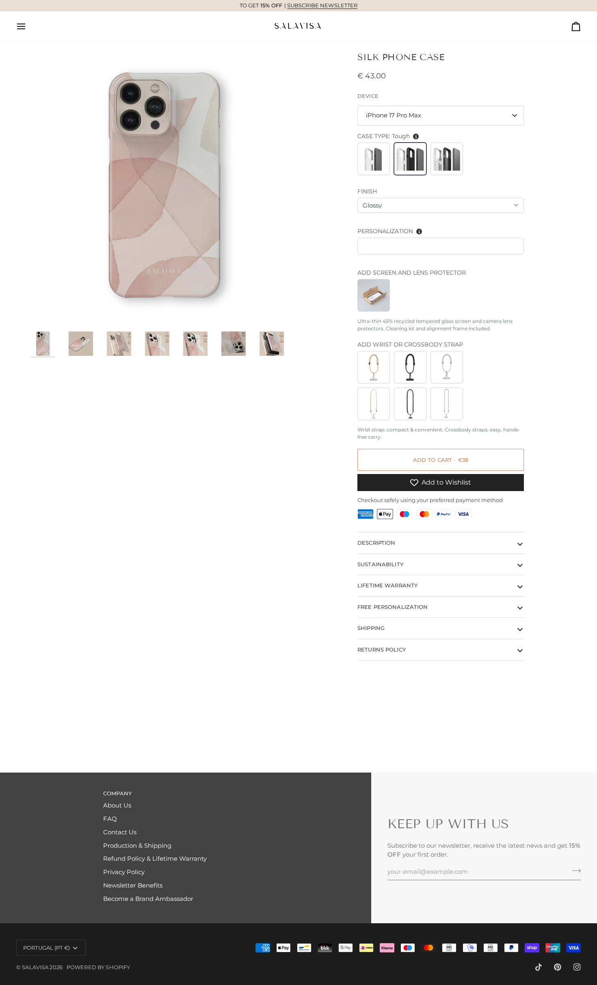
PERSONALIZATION (385, 231)
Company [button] (117, 793)
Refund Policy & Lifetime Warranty (155, 858)
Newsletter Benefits (132, 885)
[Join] (574, 870)
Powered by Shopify (98, 967)
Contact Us (119, 832)
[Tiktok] (538, 967)
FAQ (110, 819)
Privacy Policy (124, 872)
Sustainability (380, 564)
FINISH (367, 191)
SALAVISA (35, 967)
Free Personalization (392, 606)
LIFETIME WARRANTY (387, 585)
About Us (117, 805)
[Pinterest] (557, 967)
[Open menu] (28, 26)
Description (376, 542)
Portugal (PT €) (46, 947)
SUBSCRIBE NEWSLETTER (322, 5)
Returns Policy (381, 649)
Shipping (371, 628)
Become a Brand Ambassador (148, 899)
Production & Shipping (137, 845)
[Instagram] (577, 967)
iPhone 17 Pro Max (393, 115)
